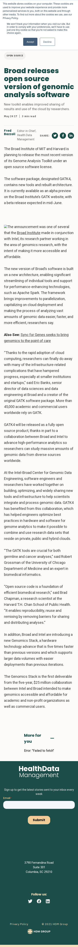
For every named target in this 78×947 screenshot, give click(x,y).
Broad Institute (28, 233)
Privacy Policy (19, 924)
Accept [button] (30, 41)
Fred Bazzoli (9, 132)
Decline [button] (47, 41)
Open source (15, 55)
